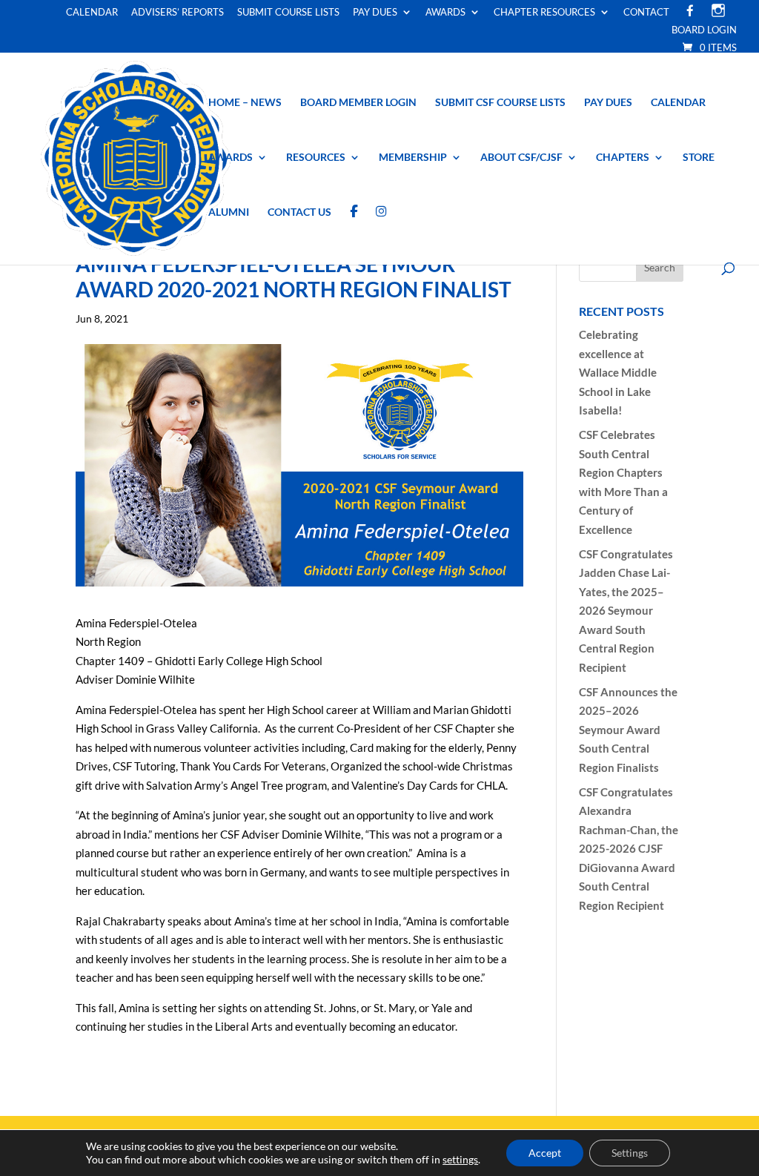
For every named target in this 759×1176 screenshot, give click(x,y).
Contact (646, 12)
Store (699, 157)
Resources (315, 157)
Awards (445, 12)
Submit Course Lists (288, 12)
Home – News (245, 102)
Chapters (622, 157)
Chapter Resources (544, 12)
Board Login (704, 30)
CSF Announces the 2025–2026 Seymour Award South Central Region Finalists (628, 729)
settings (460, 1159)
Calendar (92, 12)
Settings (629, 1152)
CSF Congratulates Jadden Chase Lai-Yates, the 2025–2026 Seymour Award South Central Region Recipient (626, 610)
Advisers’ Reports (177, 12)
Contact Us (299, 212)
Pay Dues (375, 12)
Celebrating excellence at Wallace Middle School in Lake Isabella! (618, 372)
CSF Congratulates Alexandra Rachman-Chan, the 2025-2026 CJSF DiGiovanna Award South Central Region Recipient (628, 848)
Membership (413, 157)
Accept (544, 1152)
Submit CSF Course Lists (500, 102)
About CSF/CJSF (521, 157)
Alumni (228, 212)
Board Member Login (358, 102)
